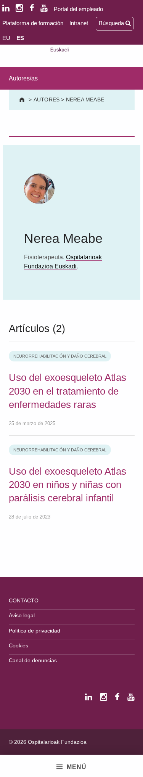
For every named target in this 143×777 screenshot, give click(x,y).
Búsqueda (112, 23)
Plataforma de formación (32, 23)
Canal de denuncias (33, 660)
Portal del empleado (78, 9)
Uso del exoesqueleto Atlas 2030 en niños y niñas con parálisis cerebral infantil (67, 485)
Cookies (18, 645)
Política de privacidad (34, 631)
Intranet (78, 23)
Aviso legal (22, 615)
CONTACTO (24, 600)
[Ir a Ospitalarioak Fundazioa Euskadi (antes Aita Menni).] (22, 99)
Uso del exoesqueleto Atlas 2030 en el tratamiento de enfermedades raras (67, 391)
